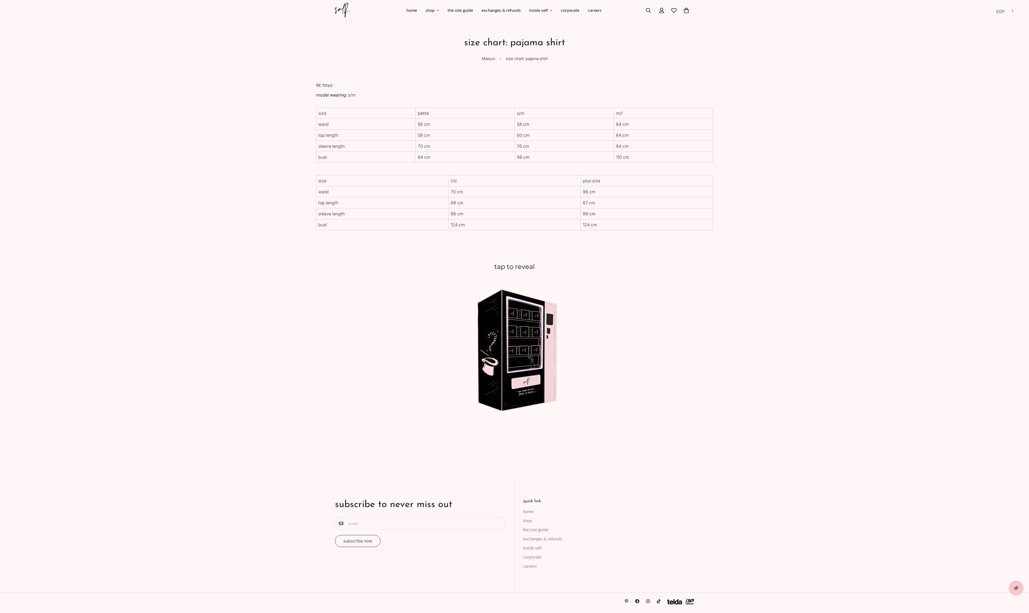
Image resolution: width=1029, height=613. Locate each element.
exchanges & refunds (501, 10)
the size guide (460, 10)
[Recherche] (648, 10)
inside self (538, 10)
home (412, 10)
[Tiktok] (659, 601)
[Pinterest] (626, 601)
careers (595, 10)
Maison (488, 58)
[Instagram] (648, 601)
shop (430, 10)
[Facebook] (637, 601)
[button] (686, 10)
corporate (570, 10)
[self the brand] (342, 10)
